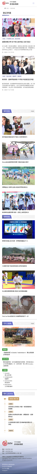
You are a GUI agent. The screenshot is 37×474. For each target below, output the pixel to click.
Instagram (4, 470)
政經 (4, 38)
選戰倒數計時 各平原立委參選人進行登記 (16, 42)
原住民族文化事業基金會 (8, 464)
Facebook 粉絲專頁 (7, 466)
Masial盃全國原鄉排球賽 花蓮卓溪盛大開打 (15, 162)
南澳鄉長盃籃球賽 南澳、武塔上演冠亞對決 (15, 212)
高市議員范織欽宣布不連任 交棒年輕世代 (14, 137)
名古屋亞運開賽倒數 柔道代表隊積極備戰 (14, 291)
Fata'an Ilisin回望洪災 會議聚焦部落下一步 (15, 316)
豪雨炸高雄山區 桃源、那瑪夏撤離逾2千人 (15, 241)
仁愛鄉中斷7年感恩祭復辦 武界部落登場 (14, 266)
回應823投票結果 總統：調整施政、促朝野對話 (20, 415)
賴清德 (19, 76)
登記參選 (17, 38)
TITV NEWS (13, 2)
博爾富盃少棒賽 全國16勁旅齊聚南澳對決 (14, 187)
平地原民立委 (10, 38)
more (11, 430)
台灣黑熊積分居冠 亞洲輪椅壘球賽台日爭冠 (20, 423)
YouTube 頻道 (5, 468)
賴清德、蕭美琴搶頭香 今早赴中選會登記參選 (17, 79)
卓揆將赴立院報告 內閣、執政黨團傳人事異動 (20, 408)
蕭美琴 (14, 76)
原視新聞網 (14, 4)
